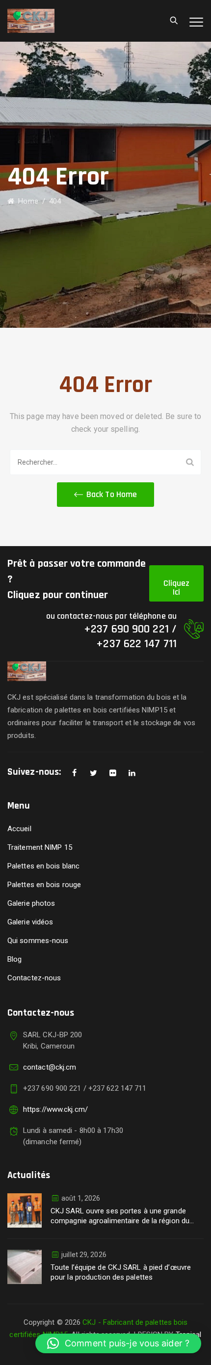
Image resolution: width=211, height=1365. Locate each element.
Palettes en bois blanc (43, 866)
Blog (14, 959)
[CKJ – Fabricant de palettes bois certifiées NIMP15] (30, 21)
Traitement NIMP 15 (39, 847)
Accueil (19, 828)
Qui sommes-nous (38, 940)
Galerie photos (31, 903)
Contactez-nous (34, 977)
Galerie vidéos (30, 922)
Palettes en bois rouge (44, 884)
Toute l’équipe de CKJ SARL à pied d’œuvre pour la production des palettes (121, 1272)
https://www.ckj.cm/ (55, 1109)
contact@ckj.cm (49, 1067)
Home (26, 201)
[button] (105, 494)
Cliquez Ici (176, 588)
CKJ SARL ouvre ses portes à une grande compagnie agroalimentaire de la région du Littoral (120, 1216)
